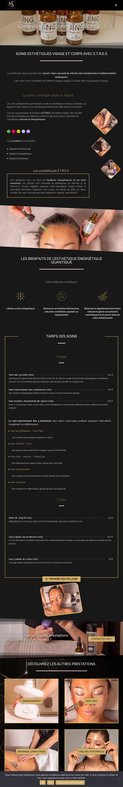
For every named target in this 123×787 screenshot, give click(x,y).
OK (42, 782)
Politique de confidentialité (70, 782)
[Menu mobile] (116, 5)
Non (51, 782)
